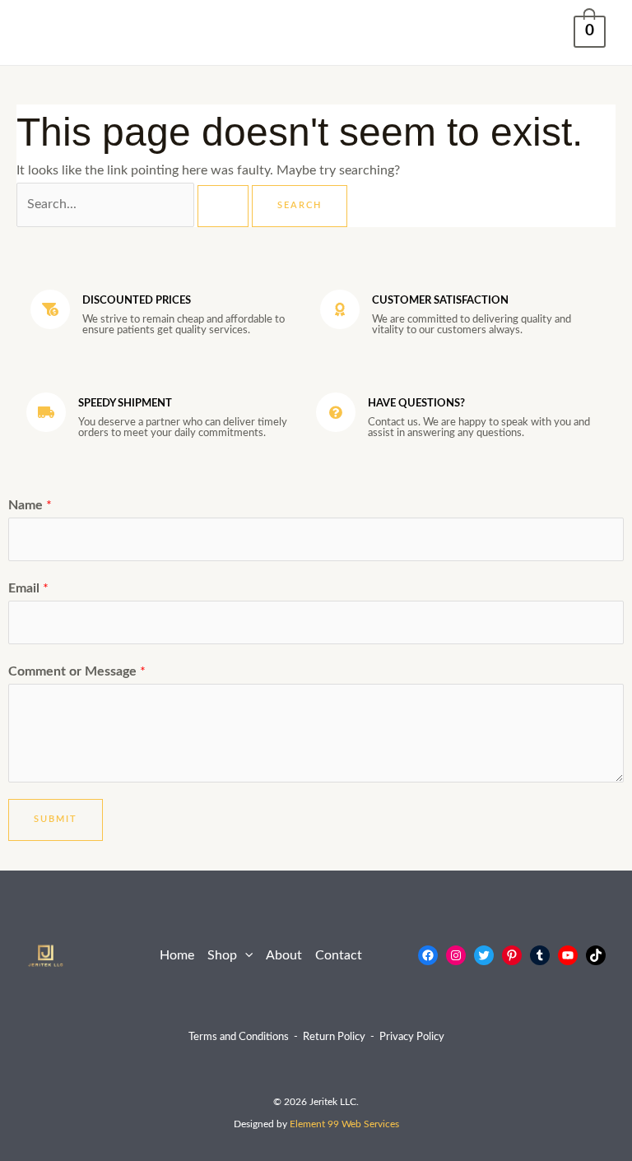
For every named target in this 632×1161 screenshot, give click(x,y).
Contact (338, 956)
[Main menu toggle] (44, 32)
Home (177, 956)
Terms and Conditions (238, 1037)
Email (28, 589)
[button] (245, 956)
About (284, 956)
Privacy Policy (411, 1037)
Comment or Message (77, 672)
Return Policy (334, 1037)
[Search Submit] (223, 206)
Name (30, 505)
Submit (55, 819)
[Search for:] (134, 204)
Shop (222, 956)
